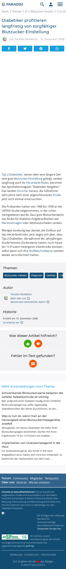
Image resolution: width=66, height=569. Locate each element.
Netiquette (52, 478)
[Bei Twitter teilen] (25, 48)
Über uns (8, 482)
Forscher (22, 191)
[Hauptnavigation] (60, 4)
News (5, 11)
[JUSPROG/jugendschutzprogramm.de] (15, 537)
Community (20, 478)
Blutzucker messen (42, 11)
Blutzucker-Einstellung (28, 178)
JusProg (30, 545)
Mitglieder (36, 478)
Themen (17, 11)
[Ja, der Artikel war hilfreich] (28, 343)
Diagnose (36, 275)
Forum (6, 478)
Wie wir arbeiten (39, 482)
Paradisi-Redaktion (21, 294)
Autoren (21, 482)
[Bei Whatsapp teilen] (57, 48)
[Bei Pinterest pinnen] (41, 48)
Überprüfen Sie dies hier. (49, 528)
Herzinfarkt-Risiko (37, 183)
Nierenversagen (12, 223)
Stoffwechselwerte (41, 251)
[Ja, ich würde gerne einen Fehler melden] (33, 364)
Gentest (51, 275)
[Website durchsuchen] (42, 4)
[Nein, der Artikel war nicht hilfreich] (38, 343)
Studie (57, 195)
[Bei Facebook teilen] (9, 48)
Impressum (16, 554)
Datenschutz (31, 554)
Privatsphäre (48, 554)
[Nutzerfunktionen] (51, 4)
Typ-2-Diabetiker (12, 174)
